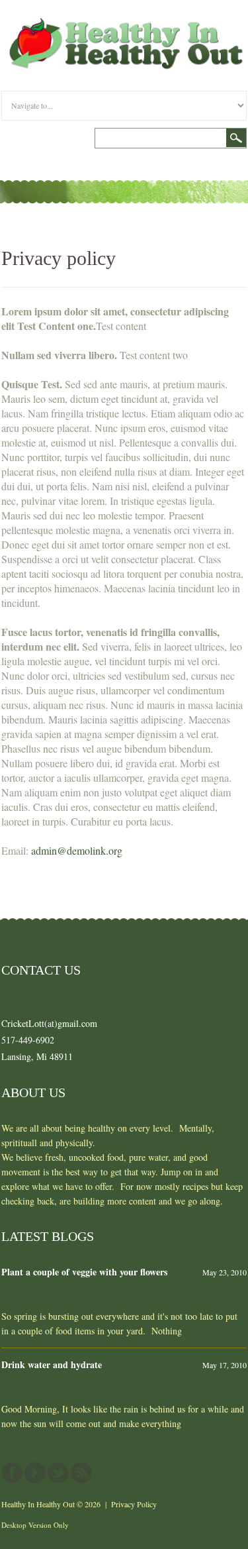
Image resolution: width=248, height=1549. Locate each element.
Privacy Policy (134, 1504)
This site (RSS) (81, 1472)
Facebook (11, 1472)
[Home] (124, 25)
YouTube (35, 1472)
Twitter (58, 1472)
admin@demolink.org (76, 850)
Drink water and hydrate (51, 1364)
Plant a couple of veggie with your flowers (84, 1272)
